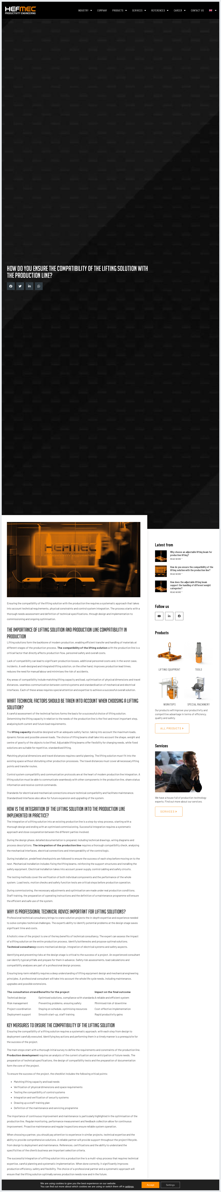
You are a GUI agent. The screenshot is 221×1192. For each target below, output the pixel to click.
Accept (150, 1185)
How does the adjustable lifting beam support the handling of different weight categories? (190, 585)
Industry (83, 10)
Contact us (197, 10)
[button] (11, 286)
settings (129, 1186)
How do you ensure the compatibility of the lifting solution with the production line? (191, 568)
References (158, 10)
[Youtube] (159, 616)
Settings (170, 1185)
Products (117, 10)
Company (102, 10)
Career (178, 10)
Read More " (176, 559)
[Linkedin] (169, 616)
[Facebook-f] (179, 616)
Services (137, 10)
